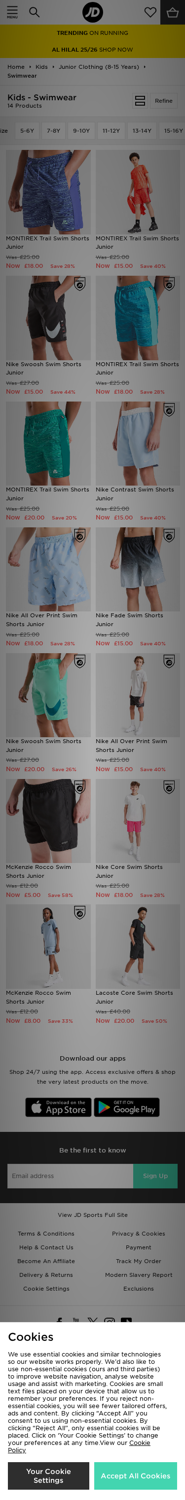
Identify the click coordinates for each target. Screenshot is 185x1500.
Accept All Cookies (135, 1476)
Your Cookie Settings (48, 1476)
